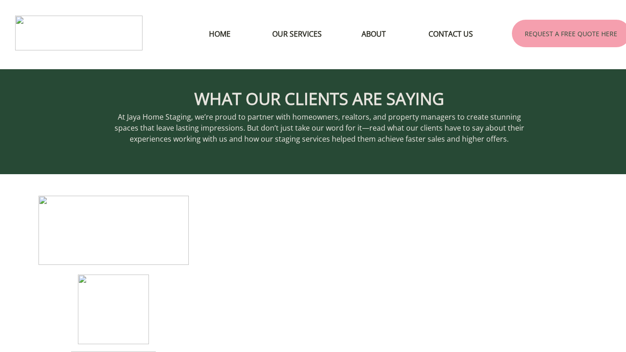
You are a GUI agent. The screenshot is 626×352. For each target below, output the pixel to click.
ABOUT (374, 34)
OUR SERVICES (297, 34)
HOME (220, 34)
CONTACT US (450, 34)
